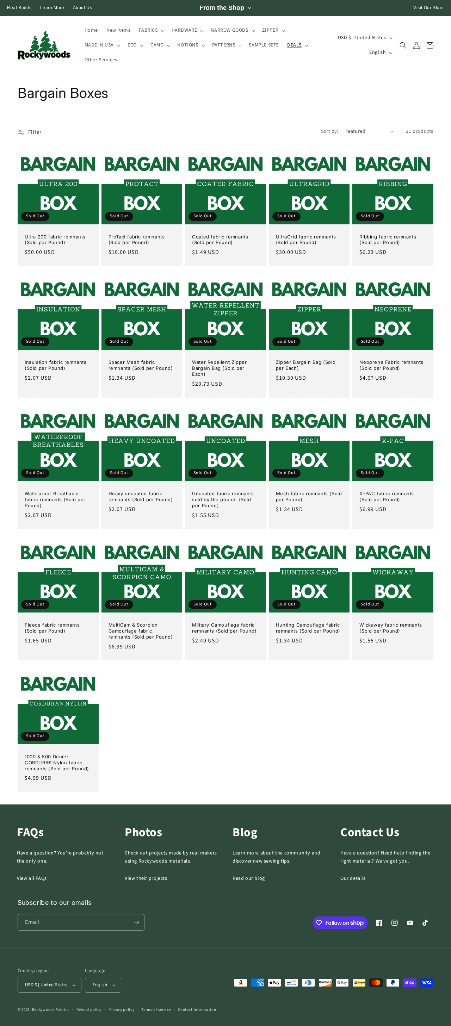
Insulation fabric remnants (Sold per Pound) (56, 365)
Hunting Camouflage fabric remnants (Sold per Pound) (308, 628)
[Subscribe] (136, 922)
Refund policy (88, 1009)
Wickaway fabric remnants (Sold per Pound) (390, 628)
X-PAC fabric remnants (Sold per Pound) (386, 496)
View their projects (146, 878)
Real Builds (19, 7)
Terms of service (156, 1009)
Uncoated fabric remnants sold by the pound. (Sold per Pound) (223, 499)
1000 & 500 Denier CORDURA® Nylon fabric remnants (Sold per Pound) (57, 762)
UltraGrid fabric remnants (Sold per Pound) (306, 239)
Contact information (197, 1009)
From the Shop (221, 7)
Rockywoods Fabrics (51, 1009)
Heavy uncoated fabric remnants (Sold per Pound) (141, 496)
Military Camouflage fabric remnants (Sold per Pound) (224, 628)
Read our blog (249, 878)
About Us (82, 7)
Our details (353, 878)
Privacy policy (122, 1009)
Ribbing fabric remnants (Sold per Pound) (387, 239)
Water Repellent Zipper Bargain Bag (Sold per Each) (219, 368)
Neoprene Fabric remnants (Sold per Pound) (391, 365)
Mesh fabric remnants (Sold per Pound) (309, 496)
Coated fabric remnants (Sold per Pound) (220, 239)
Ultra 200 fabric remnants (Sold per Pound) (55, 239)
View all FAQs (32, 878)
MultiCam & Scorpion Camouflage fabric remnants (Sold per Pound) (141, 631)
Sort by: (329, 131)
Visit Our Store (428, 7)
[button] (151, 30)
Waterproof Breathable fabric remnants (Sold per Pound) (55, 499)
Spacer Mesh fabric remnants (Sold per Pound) (141, 365)
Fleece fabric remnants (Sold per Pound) (52, 628)
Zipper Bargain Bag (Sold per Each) (305, 365)
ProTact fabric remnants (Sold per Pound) (137, 239)
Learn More (52, 7)
